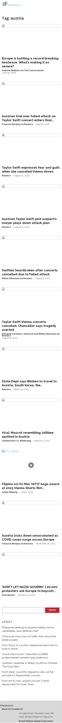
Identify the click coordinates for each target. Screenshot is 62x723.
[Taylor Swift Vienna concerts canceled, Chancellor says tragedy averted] (31, 302)
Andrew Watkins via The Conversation (23, 70)
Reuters (6, 175)
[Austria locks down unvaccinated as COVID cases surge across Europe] (31, 516)
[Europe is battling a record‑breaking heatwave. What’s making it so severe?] (31, 39)
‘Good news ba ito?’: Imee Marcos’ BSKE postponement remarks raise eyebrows (25, 656)
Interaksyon (8, 595)
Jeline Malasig (10, 492)
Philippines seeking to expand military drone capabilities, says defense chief (28, 629)
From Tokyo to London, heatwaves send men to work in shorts (30, 647)
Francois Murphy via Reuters (17, 124)
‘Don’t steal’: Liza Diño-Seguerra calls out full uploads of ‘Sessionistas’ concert (28, 673)
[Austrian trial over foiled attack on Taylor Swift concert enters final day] (31, 97)
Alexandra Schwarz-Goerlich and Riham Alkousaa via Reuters (31, 335)
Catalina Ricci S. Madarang (16, 440)
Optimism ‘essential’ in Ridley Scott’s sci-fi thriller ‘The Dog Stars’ (29, 665)
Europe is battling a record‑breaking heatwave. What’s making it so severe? (30, 62)
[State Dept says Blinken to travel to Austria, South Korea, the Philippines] (31, 362)
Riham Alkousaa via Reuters (17, 278)
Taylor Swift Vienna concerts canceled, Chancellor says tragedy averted (29, 325)
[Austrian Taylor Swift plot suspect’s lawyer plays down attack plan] (31, 200)
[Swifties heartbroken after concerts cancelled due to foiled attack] (31, 251)
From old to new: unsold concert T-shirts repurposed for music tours (25, 682)
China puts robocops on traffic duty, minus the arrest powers (29, 638)
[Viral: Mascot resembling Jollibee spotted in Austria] (31, 413)
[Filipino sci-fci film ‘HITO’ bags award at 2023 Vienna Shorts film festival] (31, 465)
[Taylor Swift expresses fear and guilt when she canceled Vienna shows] (31, 148)
